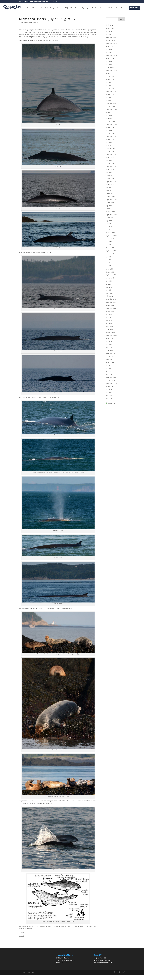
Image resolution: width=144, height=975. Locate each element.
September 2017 (111, 154)
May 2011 (109, 263)
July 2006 (109, 389)
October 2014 (110, 197)
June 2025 (109, 52)
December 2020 (111, 103)
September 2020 (111, 109)
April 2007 (109, 374)
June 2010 (109, 284)
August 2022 (110, 79)
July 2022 (109, 82)
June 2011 (109, 260)
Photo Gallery (75, 8)
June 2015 (109, 191)
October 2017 (110, 151)
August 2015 (110, 185)
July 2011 (109, 257)
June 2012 (109, 245)
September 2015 (111, 182)
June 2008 (109, 344)
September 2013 (111, 215)
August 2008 (110, 338)
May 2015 (109, 194)
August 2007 (110, 362)
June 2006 (109, 392)
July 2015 (109, 188)
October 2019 (110, 121)
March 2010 (110, 293)
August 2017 (110, 157)
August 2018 (110, 139)
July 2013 (109, 221)
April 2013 (109, 230)
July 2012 (109, 242)
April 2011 (109, 266)
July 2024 (109, 61)
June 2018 (109, 145)
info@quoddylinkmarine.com (103, 963)
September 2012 (111, 236)
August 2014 (110, 203)
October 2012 (110, 233)
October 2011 (110, 248)
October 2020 (110, 106)
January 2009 (110, 329)
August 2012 (110, 239)
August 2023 (110, 73)
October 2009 (110, 305)
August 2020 (110, 112)
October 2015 (110, 179)
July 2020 (109, 115)
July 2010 (109, 281)
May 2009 (109, 320)
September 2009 (111, 308)
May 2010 (109, 287)
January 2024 (110, 67)
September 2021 (111, 91)
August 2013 (110, 218)
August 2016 (110, 169)
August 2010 (110, 278)
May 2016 (109, 176)
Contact (123, 8)
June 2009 (109, 317)
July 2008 (109, 341)
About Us (60, 8)
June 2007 (109, 368)
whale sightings (33, 22)
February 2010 (110, 296)
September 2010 (111, 275)
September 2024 (111, 55)
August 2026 (110, 28)
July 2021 (109, 97)
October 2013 (110, 212)
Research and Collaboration (109, 8)
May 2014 (109, 209)
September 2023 (111, 70)
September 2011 (111, 251)
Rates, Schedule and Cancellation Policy (40, 8)
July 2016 (109, 172)
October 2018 (110, 133)
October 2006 (110, 380)
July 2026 (109, 31)
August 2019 (110, 127)
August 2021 (110, 94)
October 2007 (110, 356)
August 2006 (110, 386)
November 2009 (111, 302)
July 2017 (109, 160)
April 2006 (109, 398)
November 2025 (111, 37)
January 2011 (110, 269)
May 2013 (109, 227)
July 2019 (109, 130)
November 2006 (111, 377)
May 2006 (109, 395)
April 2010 (109, 290)
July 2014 (109, 206)
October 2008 (110, 332)
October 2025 (110, 40)
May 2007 (109, 371)
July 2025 (109, 49)
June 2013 (109, 224)
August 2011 (110, 254)
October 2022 (110, 76)
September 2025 (111, 43)
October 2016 (110, 164)
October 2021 (110, 88)
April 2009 (109, 323)
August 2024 (110, 58)
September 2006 (111, 383)
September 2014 (111, 200)
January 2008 (110, 350)
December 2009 (111, 299)
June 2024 (109, 64)
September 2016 (111, 167)
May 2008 (109, 347)
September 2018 (111, 136)
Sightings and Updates (89, 8)
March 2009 (110, 326)
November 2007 (111, 353)
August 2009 (110, 311)
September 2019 (111, 124)
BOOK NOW (134, 8)
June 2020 (109, 118)
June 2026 (109, 34)
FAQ (66, 8)
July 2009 (109, 314)
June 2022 (109, 85)
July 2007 (109, 365)
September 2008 (111, 335)
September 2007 (111, 359)
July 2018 (109, 142)
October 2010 (110, 272)
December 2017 (111, 148)
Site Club (31, 972)
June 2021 (109, 100)
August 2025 (110, 46)
